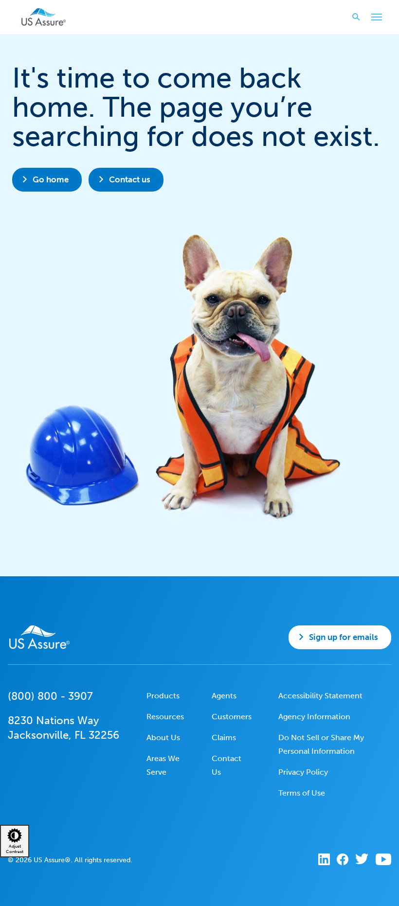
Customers (232, 716)
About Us (163, 737)
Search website (356, 17)
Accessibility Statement (320, 695)
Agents (224, 695)
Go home (51, 179)
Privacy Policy (303, 772)
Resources (165, 716)
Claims (224, 737)
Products (163, 695)
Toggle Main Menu (376, 17)
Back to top (198, 891)
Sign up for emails (343, 637)
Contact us (129, 179)
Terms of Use (301, 793)
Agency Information (314, 716)
